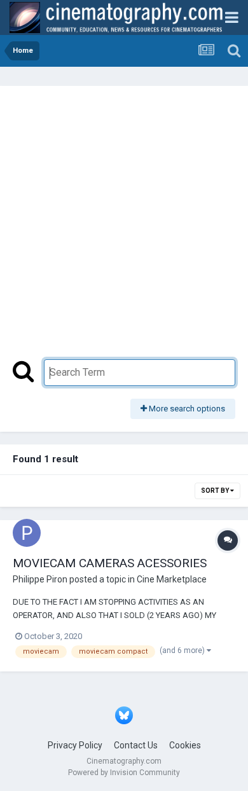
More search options (186, 408)
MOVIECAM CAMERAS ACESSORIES (110, 563)
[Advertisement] (124, 229)
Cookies (185, 745)
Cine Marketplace (172, 579)
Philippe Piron (40, 579)
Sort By (215, 490)
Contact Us (136, 745)
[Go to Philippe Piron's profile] (27, 533)
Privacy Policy (75, 745)
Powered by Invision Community (124, 772)
